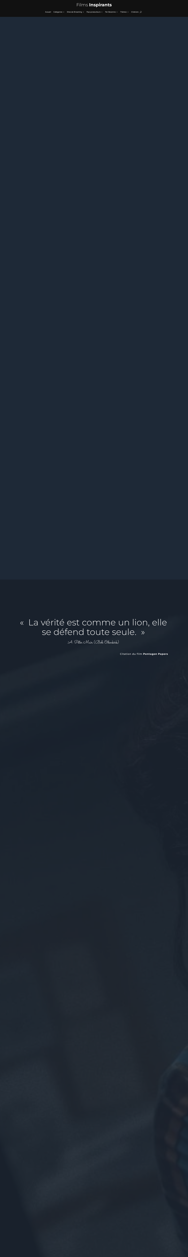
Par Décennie (110, 12)
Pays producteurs (94, 12)
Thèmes (123, 12)
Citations (135, 12)
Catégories (57, 12)
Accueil (48, 12)
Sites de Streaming (74, 12)
